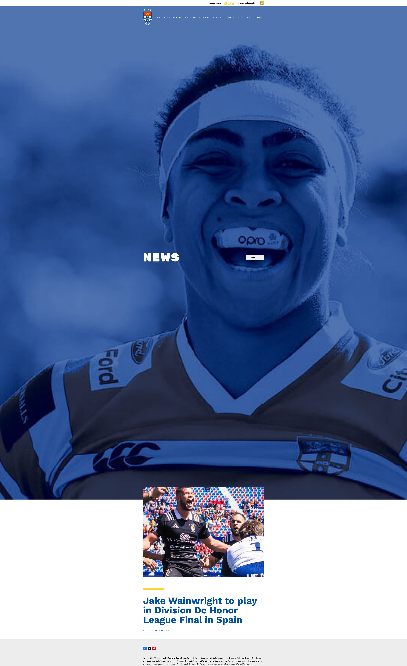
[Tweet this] (149, 648)
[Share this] (145, 648)
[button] (262, 3)
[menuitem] (158, 17)
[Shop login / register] (238, 3)
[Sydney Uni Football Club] (147, 17)
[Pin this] (154, 648)
